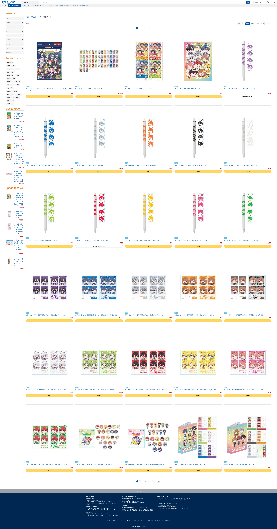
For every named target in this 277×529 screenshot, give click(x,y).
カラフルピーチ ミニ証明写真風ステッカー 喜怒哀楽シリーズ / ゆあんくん (146, 390)
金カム (10, 81)
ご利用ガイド (62, 5)
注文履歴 (50, 5)
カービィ (10, 85)
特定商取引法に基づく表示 (112, 520)
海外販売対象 (75, 5)
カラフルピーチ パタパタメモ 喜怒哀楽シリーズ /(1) (239, 464)
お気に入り (56, 5)
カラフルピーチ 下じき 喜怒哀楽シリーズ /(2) (138, 89)
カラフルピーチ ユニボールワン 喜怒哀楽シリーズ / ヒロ (91, 165)
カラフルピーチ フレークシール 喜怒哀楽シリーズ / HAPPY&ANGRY (144, 464)
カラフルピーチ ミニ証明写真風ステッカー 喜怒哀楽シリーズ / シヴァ (95, 390)
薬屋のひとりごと (12, 91)
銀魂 (18, 75)
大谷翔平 (10, 62)
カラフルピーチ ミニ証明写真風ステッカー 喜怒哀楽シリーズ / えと (194, 315)
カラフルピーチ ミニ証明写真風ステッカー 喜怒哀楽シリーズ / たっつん (195, 390)
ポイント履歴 (44, 5)
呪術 (9, 97)
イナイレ (10, 69)
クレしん (10, 104)
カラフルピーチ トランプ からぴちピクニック (88, 89)
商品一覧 (39, 5)
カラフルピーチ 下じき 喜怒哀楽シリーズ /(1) (187, 89)
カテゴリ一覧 (33, 5)
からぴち (18, 81)
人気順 (257, 23)
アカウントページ (257, 2)
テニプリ (10, 88)
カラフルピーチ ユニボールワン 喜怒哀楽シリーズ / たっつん (142, 240)
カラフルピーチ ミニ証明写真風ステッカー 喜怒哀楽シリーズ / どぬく (46, 390)
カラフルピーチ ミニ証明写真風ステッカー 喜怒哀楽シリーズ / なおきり (96, 315)
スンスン (10, 94)
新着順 (247, 23)
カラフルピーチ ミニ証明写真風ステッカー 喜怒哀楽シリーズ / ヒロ (144, 315)
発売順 (262, 23)
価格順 (252, 23)
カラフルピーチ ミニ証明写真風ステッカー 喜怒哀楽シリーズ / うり (243, 315)
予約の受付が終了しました (248, 96)
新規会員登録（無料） (83, 5)
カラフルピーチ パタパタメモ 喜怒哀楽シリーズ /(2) (189, 464)
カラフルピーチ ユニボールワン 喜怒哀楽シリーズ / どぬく (241, 165)
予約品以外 (268, 23)
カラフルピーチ (34, 16)
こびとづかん (11, 66)
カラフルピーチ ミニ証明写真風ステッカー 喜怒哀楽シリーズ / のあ (243, 390)
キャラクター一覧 (25, 5)
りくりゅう (11, 101)
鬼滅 (18, 85)
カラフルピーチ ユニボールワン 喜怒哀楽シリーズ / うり (190, 165)
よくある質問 (68, 5)
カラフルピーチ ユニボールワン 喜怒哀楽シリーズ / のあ (190, 240)
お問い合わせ (142, 520)
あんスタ (19, 94)
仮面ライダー (11, 78)
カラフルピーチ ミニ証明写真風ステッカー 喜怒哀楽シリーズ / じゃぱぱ (47, 464)
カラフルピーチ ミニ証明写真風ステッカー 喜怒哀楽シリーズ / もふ (45, 315)
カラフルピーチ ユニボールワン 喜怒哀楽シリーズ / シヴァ (43, 240)
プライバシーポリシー (122, 520)
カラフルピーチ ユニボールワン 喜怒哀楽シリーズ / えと (141, 165)
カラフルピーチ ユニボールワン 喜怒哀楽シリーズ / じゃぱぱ (241, 240)
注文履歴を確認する (150, 520)
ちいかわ (10, 75)
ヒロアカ (16, 97)
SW (18, 69)
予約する (49, 96)
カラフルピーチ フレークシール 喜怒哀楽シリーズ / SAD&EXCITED (94, 464)
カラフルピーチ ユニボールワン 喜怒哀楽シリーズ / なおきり (43, 165)
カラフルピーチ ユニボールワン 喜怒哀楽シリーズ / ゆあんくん (93, 240)
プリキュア (11, 72)
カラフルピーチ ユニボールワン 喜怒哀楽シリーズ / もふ (240, 89)
